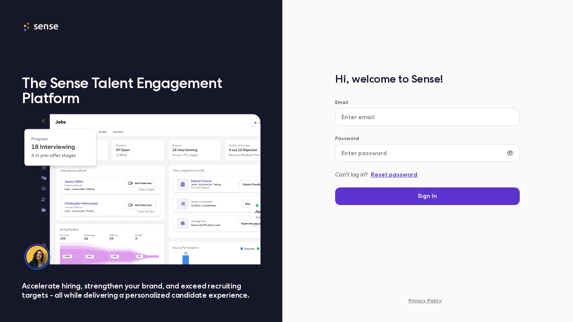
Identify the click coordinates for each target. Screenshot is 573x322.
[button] (427, 196)
